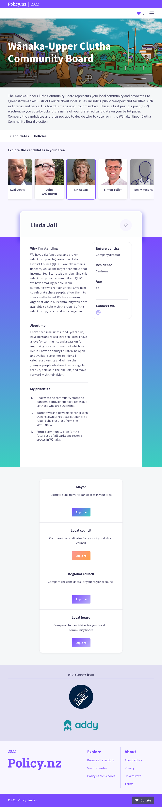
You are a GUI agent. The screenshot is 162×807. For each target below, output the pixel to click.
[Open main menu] (151, 13)
